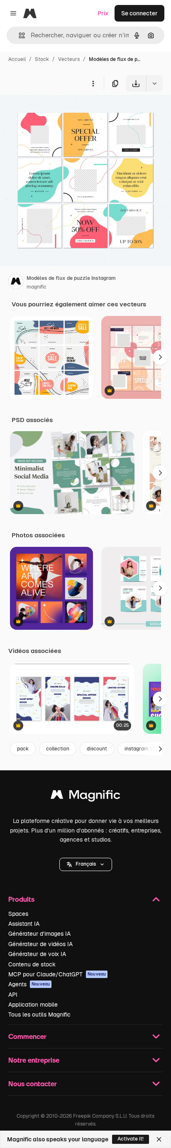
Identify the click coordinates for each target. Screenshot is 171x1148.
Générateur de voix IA (37, 954)
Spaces (18, 913)
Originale (55, 111)
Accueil (17, 59)
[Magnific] (85, 796)
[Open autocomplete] (18, 35)
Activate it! (130, 1139)
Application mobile (33, 1004)
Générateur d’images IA (39, 933)
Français (86, 864)
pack (23, 748)
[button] (85, 864)
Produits (21, 899)
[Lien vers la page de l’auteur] (15, 282)
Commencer (27, 1036)
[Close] (159, 1139)
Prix (103, 13)
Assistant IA (23, 923)
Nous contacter (32, 1083)
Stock (42, 59)
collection (57, 748)
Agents (29, 984)
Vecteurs (69, 59)
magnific (36, 287)
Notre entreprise (33, 1060)
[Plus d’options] (93, 83)
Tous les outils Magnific (39, 1014)
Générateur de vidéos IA (40, 944)
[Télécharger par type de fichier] (154, 83)
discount (97, 748)
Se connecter (139, 13)
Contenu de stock (32, 964)
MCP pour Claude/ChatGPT (57, 974)
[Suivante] (160, 357)
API (12, 994)
